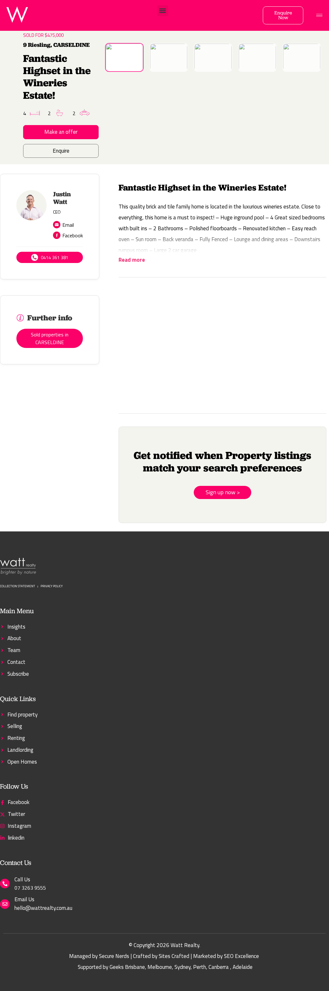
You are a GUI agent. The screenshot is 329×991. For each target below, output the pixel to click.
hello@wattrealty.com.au (43, 908)
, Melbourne (158, 967)
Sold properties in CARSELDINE (49, 338)
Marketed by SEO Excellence (226, 956)
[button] (162, 10)
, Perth (198, 967)
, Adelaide (241, 967)
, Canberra (217, 967)
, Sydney (181, 967)
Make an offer (60, 132)
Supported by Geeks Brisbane (111, 967)
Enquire (61, 151)
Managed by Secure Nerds (99, 956)
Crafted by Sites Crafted (161, 956)
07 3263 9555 (30, 888)
